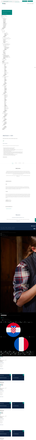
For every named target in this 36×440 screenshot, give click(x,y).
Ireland (5, 101)
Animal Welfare (4, 39)
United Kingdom (16, 354)
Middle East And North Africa (5, 63)
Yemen (5, 73)
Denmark (5, 97)
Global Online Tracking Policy (5, 1)
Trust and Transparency (5, 41)
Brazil (5, 77)
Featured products (5, 18)
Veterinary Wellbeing (6, 34)
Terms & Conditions (9, 227)
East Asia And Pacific (4, 85)
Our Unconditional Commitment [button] (5, 43)
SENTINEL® (4, 25)
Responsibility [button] (3, 54)
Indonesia (5, 86)
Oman (21, 352)
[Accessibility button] (34, 228)
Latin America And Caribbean (5, 76)
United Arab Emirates (8, 354)
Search (34, 67)
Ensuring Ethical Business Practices (6, 56)
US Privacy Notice (10, 1)
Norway (17, 352)
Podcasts (4, 50)
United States (5, 114)
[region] (18, 1)
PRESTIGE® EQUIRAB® (8, 208)
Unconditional (4, 51)
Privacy (1, 227)
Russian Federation (6, 106)
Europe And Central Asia (4, 94)
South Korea (13, 353)
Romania (5, 104)
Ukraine (5, 109)
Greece (5, 100)
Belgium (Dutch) (6, 95)
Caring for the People (6, 48)
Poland (5, 103)
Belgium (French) (7, 322)
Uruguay (5, 82)
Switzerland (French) (31, 353)
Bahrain (5, 64)
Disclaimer (6, 227)
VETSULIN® (4, 26)
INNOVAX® (4, 20)
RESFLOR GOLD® (5, 23)
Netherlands (5, 102)
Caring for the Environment (6, 47)
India (4, 118)
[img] (29, 141)
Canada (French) (27, 322)
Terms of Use (4, 227)
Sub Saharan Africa (4, 121)
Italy (33, 351)
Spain (18, 353)
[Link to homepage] (3, 225)
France (5, 98)
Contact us (28, 3)
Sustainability (4, 40)
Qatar (4, 71)
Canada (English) (6, 113)
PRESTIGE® (4, 21)
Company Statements (6, 33)
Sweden (5, 107)
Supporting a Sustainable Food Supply (6, 57)
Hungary (9, 351)
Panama (5, 81)
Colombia (5, 78)
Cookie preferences (13, 227)
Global (2, 125)
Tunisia (5, 72)
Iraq (4, 65)
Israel (29, 351)
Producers (2, 15)
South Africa (7, 353)
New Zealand (12, 352)
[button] (35, 220)
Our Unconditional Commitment (6, 44)
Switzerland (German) (6, 108)
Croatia (5, 96)
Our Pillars (5, 46)
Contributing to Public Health (6, 55)
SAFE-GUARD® (5, 24)
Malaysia (5, 87)
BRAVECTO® (4, 19)
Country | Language (31, 3)
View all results (2, 382)
